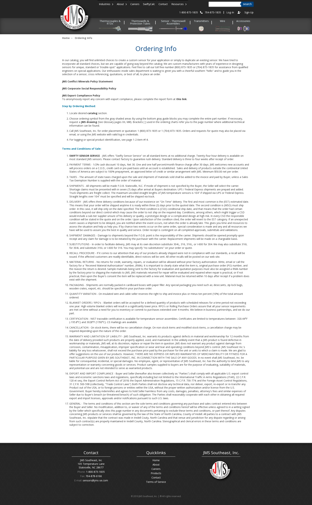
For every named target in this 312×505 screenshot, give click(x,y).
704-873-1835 (213, 12)
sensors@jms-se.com (95, 480)
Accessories (243, 21)
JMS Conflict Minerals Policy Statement (87, 81)
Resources (178, 4)
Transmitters (201, 21)
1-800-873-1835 (188, 12)
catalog (92, 113)
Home (66, 38)
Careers (134, 4)
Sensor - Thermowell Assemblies (173, 22)
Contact (163, 4)
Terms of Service (156, 482)
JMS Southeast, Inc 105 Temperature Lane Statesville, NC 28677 (91, 463)
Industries (105, 4)
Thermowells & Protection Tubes (140, 22)
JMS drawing (89, 122)
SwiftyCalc (149, 4)
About (121, 4)
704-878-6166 (94, 476)
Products (156, 473)
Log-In (230, 12)
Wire (222, 21)
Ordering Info (83, 38)
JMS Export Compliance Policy (81, 95)
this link (181, 99)
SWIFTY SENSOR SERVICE (84, 155)
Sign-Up (249, 12)
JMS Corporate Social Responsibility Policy (89, 88)
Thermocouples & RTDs (110, 22)
